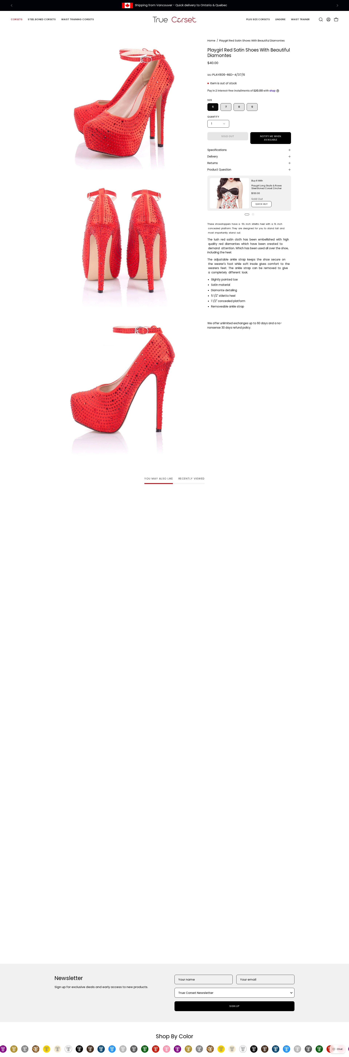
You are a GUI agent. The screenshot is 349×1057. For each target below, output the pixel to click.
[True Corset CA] (174, 19)
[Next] (337, 5)
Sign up (234, 1006)
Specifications (217, 150)
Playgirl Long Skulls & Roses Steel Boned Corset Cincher (266, 187)
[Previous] (11, 5)
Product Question (219, 169)
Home (211, 40)
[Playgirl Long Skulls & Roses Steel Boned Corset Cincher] (229, 193)
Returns (212, 163)
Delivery (212, 156)
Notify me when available (270, 138)
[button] (41, 19)
